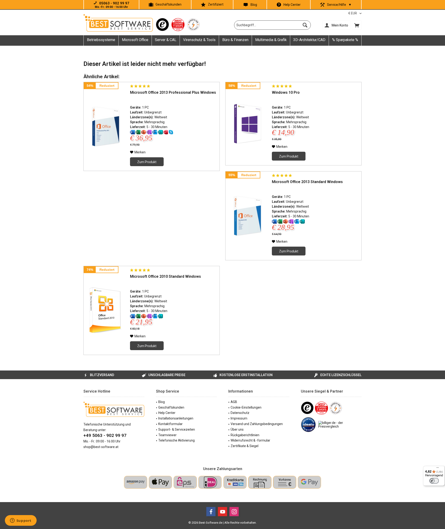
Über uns (237, 429)
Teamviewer (167, 435)
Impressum (239, 418)
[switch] (434, 481)
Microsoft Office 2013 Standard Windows (307, 182)
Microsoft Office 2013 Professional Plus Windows (173, 92)
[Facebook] (211, 511)
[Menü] (437, 468)
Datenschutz (240, 413)
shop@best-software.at (100, 447)
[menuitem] (357, 25)
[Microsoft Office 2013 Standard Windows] (247, 216)
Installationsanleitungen (175, 418)
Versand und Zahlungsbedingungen (257, 424)
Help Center (292, 4)
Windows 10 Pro (286, 92)
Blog (254, 4)
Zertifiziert (215, 4)
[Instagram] (234, 511)
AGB (234, 402)
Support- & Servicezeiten (176, 429)
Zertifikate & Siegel (244, 446)
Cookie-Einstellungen (246, 407)
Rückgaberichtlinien (245, 435)
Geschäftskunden (168, 4)
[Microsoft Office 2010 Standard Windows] (105, 310)
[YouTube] (222, 511)
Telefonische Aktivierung (176, 440)
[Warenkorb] (357, 25)
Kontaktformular (170, 424)
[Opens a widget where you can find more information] (21, 521)
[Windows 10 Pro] (247, 123)
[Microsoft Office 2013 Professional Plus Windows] (105, 126)
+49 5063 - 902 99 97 (105, 435)
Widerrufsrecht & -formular (250, 440)
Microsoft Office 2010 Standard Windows (165, 276)
